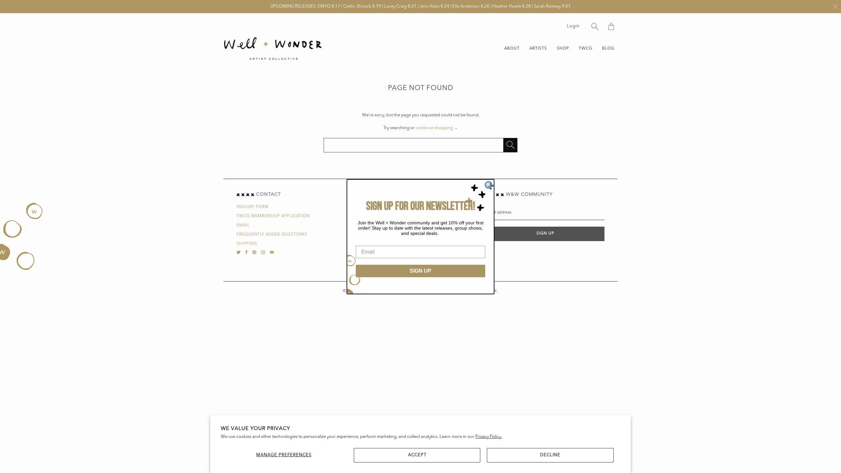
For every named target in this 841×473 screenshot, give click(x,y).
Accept (417, 455)
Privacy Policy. (488, 437)
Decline (550, 455)
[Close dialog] (488, 185)
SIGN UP (420, 271)
